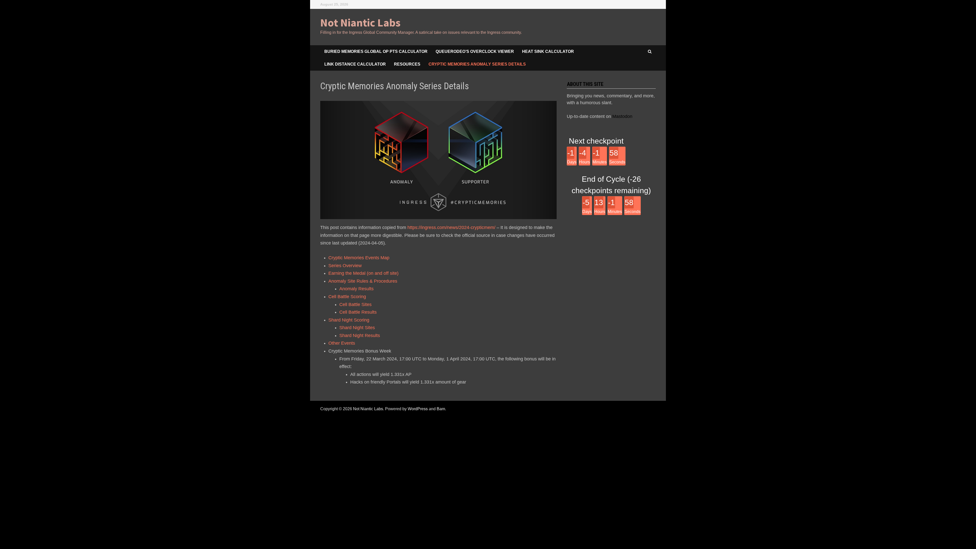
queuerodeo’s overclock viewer (475, 51)
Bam (441, 409)
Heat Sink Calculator (548, 51)
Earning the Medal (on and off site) (363, 273)
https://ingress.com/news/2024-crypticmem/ (451, 227)
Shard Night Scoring (348, 320)
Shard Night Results (359, 335)
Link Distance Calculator (355, 64)
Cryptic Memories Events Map (358, 257)
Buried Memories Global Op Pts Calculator (376, 51)
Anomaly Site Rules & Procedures (362, 281)
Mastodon (622, 116)
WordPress (418, 409)
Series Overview (345, 265)
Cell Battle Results (358, 312)
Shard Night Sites (357, 327)
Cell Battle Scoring (347, 296)
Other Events (341, 343)
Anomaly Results (356, 288)
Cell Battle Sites (355, 304)
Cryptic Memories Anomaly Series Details (477, 64)
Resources (407, 64)
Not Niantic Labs (360, 22)
